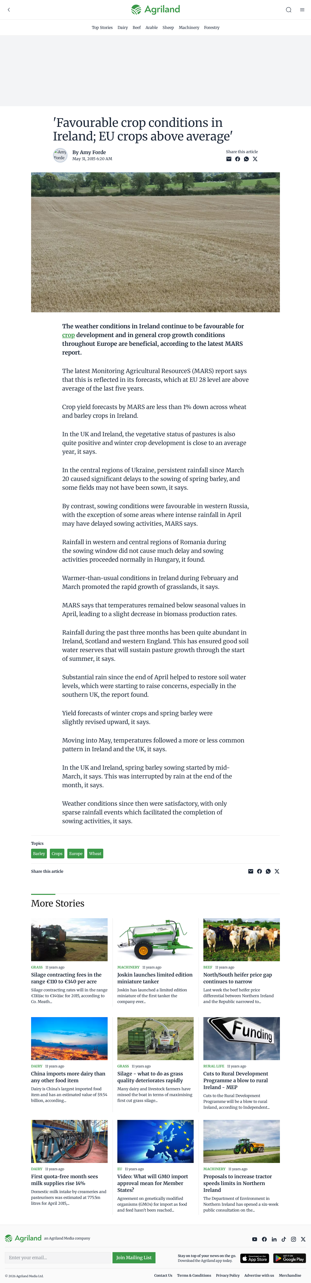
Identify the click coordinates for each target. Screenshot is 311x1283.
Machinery (189, 27)
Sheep (168, 27)
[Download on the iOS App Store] (254, 1258)
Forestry (211, 27)
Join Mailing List (134, 1257)
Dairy (123, 27)
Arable (152, 27)
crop (68, 335)
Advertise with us (259, 1275)
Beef (137, 27)
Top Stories (102, 27)
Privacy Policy (228, 1275)
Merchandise (290, 1275)
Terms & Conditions (194, 1275)
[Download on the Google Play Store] (289, 1258)
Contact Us (163, 1275)
